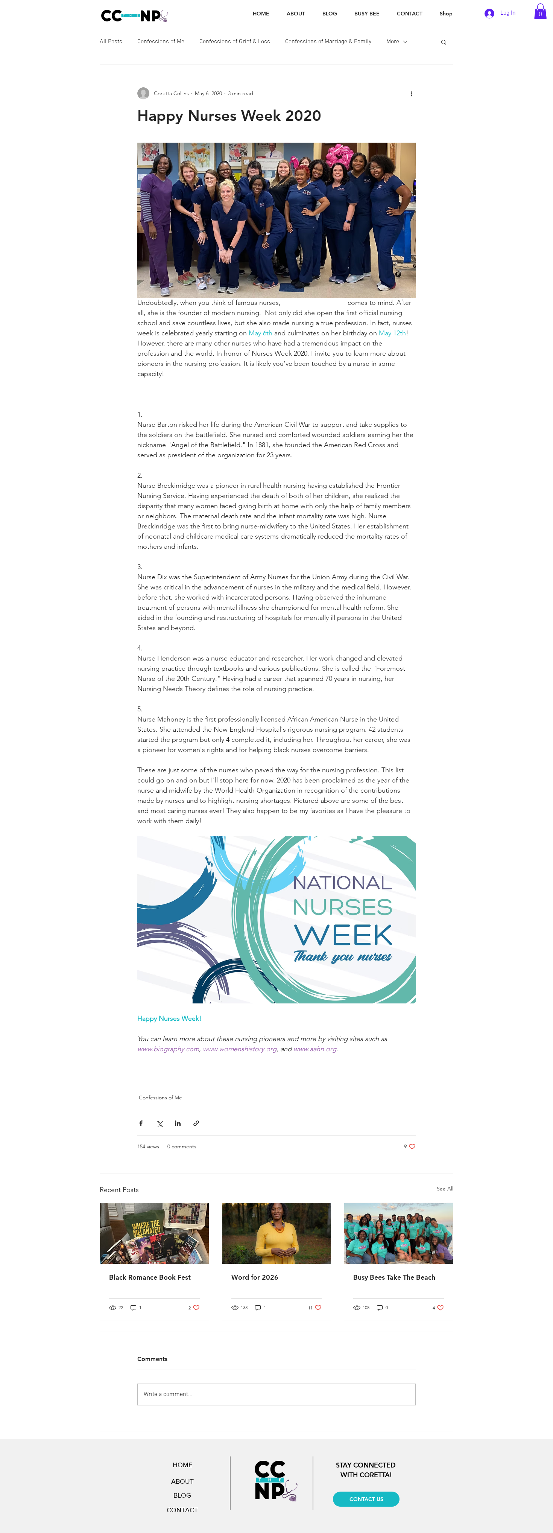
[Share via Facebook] (140, 1123)
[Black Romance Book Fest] (154, 1233)
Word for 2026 (254, 1277)
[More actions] (411, 93)
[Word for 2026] (276, 1233)
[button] (540, 11)
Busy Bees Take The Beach (394, 1277)
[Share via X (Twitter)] (159, 1123)
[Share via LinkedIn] (177, 1123)
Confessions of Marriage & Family (328, 42)
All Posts (111, 42)
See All (445, 1188)
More (392, 42)
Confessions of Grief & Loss (234, 42)
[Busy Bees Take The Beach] (398, 1233)
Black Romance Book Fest (150, 1277)
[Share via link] (196, 1123)
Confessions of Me (160, 42)
